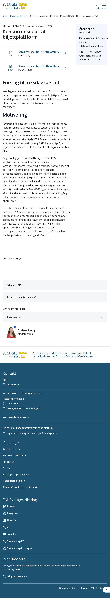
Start (5, 16)
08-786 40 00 (13, 384)
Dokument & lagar (18, 16)
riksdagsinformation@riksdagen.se (24, 408)
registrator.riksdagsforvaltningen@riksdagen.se (31, 433)
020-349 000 (13, 403)
